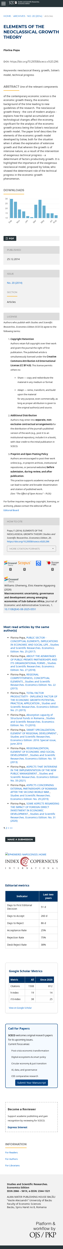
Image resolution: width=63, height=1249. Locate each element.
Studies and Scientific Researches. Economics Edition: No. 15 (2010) (32, 721)
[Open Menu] (3, 3)
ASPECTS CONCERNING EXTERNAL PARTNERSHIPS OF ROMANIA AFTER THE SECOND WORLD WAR (33, 788)
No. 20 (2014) (34, 16)
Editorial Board (11, 510)
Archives (19, 16)
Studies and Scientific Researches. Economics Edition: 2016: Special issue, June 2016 (33, 740)
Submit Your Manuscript (31, 1082)
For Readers (11, 1152)
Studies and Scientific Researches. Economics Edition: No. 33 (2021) (34, 777)
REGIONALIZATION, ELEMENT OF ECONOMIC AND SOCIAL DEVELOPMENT (32, 752)
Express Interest (17, 1127)
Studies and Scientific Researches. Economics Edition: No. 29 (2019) (30, 797)
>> (11, 828)
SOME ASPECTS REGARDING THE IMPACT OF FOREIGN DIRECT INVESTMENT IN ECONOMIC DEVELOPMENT (34, 809)
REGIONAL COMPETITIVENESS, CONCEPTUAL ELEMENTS (30, 678)
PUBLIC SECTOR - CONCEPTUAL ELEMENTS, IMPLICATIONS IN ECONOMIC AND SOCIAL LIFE (34, 641)
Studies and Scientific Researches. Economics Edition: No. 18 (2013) (33, 758)
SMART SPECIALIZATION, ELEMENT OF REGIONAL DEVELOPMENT (33, 731)
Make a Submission (20, 839)
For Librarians (12, 1165)
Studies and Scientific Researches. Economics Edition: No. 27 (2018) (33, 666)
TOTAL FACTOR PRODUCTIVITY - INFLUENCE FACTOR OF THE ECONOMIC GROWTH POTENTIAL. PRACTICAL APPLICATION (33, 698)
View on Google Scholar (20, 1007)
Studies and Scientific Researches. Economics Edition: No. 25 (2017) (34, 648)
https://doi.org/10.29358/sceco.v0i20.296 (34, 61)
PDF (11, 238)
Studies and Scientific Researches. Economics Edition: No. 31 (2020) (33, 817)
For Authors (11, 1159)
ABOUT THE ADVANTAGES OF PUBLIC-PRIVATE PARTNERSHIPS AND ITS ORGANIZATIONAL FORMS (33, 659)
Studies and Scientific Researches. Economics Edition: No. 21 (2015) (34, 707)
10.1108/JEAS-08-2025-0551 (20, 609)
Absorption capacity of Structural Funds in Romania (31, 716)
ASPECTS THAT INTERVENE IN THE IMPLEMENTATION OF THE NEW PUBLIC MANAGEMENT (33, 770)
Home (7, 16)
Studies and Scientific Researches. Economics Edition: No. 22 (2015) (33, 685)
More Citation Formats (24, 548)
